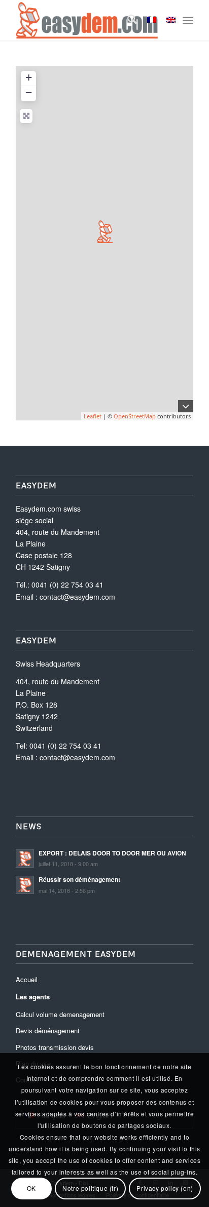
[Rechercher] (127, 20)
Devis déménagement (48, 1030)
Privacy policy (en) (164, 1188)
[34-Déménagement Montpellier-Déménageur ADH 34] (105, 231)
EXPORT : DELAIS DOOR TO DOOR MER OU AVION (112, 853)
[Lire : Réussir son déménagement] (25, 885)
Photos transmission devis (55, 1047)
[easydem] (87, 20)
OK (31, 1188)
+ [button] (28, 77)
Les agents (33, 996)
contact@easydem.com (77, 597)
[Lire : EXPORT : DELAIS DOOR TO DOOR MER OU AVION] (25, 858)
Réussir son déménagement (79, 879)
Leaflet (92, 416)
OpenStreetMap (135, 416)
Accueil (27, 979)
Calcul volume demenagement (60, 1014)
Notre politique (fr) (90, 1188)
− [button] (28, 92)
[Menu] (188, 20)
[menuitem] (127, 20)
